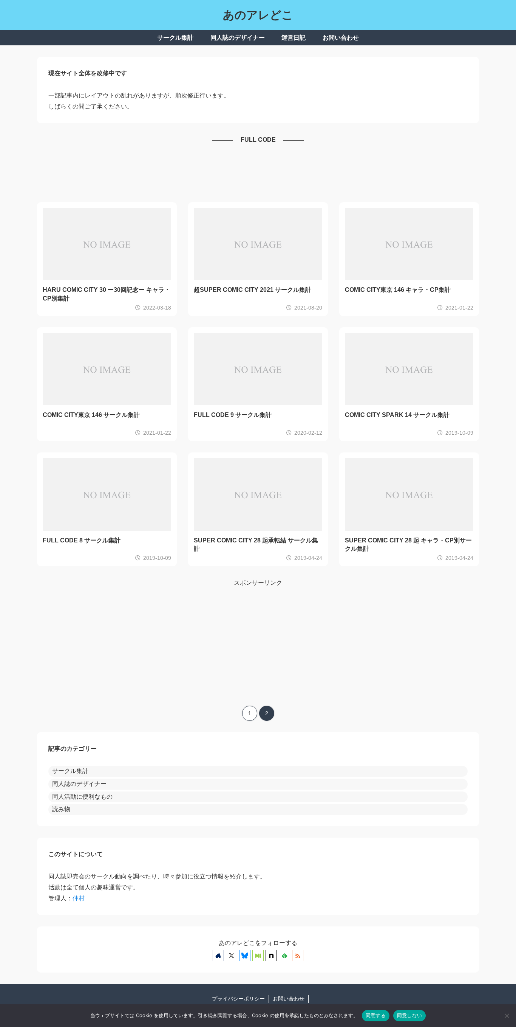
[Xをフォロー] (231, 955)
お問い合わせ (288, 999)
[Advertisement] (258, 174)
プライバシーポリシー (238, 999)
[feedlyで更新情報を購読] (284, 955)
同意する (376, 1015)
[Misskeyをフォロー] (258, 955)
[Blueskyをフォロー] (244, 955)
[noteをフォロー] (271, 955)
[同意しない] (506, 1015)
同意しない (409, 1015)
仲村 (79, 898)
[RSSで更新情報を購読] (297, 955)
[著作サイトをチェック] (218, 955)
